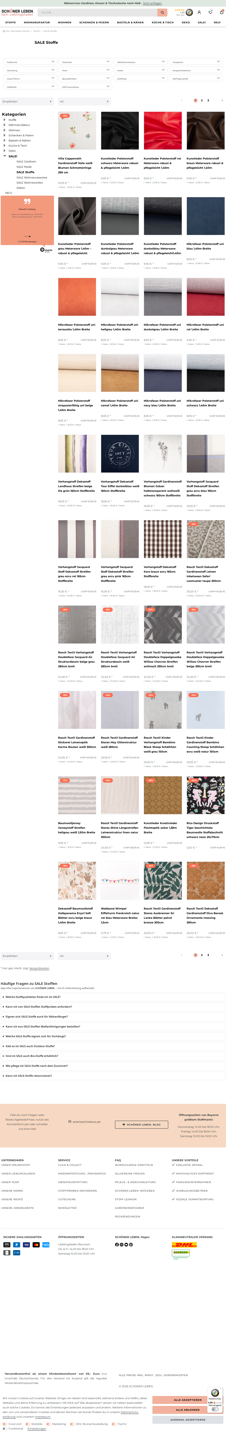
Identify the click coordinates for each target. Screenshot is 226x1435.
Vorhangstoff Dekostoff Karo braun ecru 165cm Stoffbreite (160, 571)
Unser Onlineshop (15, 1165)
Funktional (16, 1428)
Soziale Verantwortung (195, 1199)
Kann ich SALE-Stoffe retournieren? (29, 1076)
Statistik (36, 1424)
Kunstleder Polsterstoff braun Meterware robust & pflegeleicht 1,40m (205, 163)
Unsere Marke (12, 1190)
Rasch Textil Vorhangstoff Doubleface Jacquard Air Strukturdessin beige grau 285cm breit (76, 659)
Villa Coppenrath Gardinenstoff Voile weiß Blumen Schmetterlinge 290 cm (75, 165)
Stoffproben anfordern (77, 1190)
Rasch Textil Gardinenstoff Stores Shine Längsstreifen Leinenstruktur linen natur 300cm (119, 830)
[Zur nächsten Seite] (218, 100)
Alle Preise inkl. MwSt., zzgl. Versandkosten (153, 1375)
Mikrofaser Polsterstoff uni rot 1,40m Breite (205, 327)
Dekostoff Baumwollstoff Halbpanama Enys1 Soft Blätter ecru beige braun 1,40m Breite (75, 915)
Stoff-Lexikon (126, 1199)
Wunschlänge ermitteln (134, 1165)
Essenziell (15, 1424)
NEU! (217, 22)
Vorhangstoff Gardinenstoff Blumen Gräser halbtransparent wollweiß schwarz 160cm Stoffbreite (163, 488)
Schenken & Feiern (94, 22)
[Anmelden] (199, 12)
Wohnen (64, 22)
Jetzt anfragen (152, 3)
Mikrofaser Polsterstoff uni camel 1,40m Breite (119, 403)
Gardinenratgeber (129, 1207)
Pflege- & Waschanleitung (135, 1182)
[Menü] (221, 1389)
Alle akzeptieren (188, 1399)
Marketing (59, 1424)
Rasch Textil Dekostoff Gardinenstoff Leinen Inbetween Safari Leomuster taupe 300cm (204, 573)
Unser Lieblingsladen (18, 1173)
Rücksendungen (127, 1216)
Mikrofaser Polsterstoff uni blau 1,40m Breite (205, 246)
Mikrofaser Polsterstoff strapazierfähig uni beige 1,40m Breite (75, 405)
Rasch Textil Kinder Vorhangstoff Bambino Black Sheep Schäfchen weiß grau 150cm (160, 744)
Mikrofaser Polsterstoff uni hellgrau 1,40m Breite (119, 327)
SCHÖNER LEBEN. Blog (144, 1124)
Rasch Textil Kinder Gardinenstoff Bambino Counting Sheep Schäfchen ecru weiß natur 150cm (205, 744)
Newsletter (67, 1207)
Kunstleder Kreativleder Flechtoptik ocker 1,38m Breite (160, 828)
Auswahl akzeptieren (187, 1419)
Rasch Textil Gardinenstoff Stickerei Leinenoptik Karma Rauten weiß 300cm (77, 742)
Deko (186, 22)
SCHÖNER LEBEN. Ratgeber (135, 1190)
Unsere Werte (12, 1199)
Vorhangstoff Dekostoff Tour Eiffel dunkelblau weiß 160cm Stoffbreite (120, 486)
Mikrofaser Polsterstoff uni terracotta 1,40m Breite (76, 327)
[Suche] (162, 13)
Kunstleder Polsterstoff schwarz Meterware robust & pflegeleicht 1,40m (119, 163)
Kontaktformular (86, 1122)
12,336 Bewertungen (27, 241)
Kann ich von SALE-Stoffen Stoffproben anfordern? (39, 1006)
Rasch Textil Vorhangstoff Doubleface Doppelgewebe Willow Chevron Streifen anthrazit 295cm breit (162, 659)
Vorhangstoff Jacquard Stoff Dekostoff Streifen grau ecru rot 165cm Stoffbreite (74, 573)
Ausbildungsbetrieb (192, 1190)
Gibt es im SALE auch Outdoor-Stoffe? (30, 1046)
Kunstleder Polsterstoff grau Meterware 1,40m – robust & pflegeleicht (74, 248)
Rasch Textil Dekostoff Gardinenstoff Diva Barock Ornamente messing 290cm (205, 915)
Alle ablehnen (188, 1409)
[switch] (215, 1409)
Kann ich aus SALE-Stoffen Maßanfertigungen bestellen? (43, 1026)
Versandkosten (39, 968)
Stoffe (10, 22)
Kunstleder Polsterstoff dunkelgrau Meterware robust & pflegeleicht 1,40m (120, 248)
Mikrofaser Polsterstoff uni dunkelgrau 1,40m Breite (162, 327)
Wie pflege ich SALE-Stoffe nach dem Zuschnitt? (37, 1066)
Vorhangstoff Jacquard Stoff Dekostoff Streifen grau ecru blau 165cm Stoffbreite (203, 488)
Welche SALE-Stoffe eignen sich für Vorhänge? (36, 1036)
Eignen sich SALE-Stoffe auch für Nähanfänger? (37, 1016)
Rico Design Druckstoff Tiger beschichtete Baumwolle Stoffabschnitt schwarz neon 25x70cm (205, 830)
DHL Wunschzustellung (92, 1424)
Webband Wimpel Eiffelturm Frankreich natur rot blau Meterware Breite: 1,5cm (120, 915)
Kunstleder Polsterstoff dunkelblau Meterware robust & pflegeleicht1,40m (162, 248)
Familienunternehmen (193, 1182)
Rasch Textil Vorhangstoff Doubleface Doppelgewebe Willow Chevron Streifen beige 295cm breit (205, 659)
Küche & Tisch (163, 22)
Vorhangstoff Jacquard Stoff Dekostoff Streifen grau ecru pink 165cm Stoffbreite (117, 573)
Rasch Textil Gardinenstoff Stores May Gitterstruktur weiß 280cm (119, 742)
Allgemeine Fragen (130, 1173)
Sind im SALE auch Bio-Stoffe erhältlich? (32, 1056)
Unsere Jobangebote (17, 1207)
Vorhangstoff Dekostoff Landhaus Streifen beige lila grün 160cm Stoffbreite (76, 486)
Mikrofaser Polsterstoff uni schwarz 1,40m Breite (205, 403)
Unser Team (10, 1182)
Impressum (42, 1416)
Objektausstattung (73, 1182)
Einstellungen (37, 1428)
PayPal (122, 1424)
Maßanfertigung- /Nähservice (82, 1173)
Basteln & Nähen (130, 22)
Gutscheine (67, 1199)
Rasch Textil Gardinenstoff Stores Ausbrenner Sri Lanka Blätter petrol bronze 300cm (162, 915)
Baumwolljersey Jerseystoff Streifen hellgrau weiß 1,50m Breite (76, 828)
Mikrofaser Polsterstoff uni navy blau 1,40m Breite (162, 403)
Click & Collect (70, 1165)
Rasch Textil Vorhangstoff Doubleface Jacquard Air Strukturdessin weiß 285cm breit (119, 659)
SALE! (202, 22)
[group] (77, 131)
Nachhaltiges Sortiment (195, 1173)
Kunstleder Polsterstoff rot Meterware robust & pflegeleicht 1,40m (162, 163)
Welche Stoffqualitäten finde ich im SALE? (33, 997)
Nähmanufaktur (37, 22)
